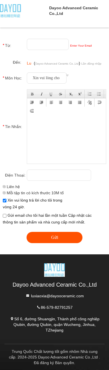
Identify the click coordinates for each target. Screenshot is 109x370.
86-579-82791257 (57, 307)
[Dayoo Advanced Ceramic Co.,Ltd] (24, 10)
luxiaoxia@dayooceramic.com (57, 295)
